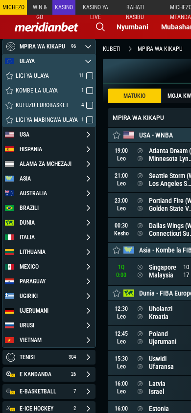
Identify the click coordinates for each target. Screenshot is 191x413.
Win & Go (40, 9)
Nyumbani (132, 27)
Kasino (64, 7)
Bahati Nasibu (135, 9)
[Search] (100, 27)
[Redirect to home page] (46, 27)
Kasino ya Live (95, 9)
